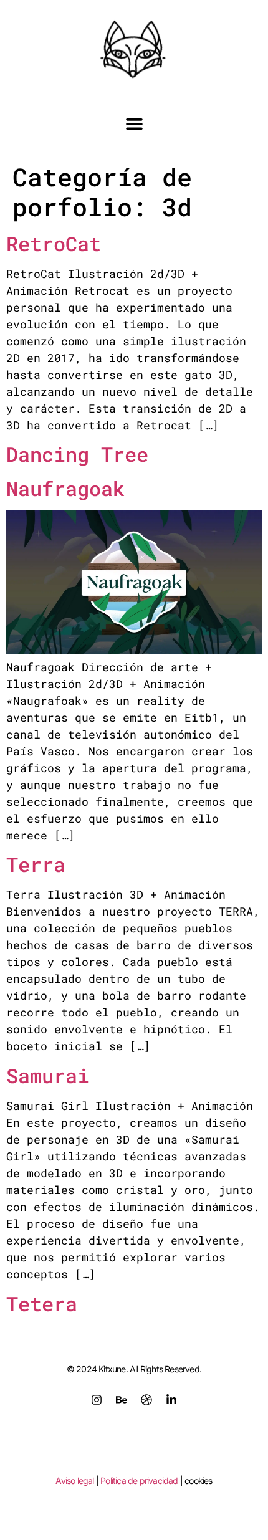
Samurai (47, 1075)
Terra (35, 864)
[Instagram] (96, 1399)
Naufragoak (65, 488)
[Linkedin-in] (171, 1399)
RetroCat (53, 243)
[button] (134, 124)
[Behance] (121, 1399)
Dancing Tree (77, 454)
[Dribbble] (146, 1399)
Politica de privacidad (139, 1480)
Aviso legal (74, 1480)
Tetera (41, 1303)
